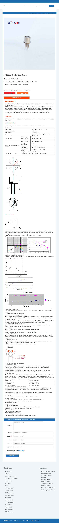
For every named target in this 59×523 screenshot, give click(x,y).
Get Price (11, 93)
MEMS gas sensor (10, 511)
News (42, 6)
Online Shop (51, 6)
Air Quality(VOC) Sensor (49, 13)
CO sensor (8, 473)
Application (38, 6)
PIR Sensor (8, 483)
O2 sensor (8, 497)
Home (26, 6)
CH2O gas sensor (10, 495)
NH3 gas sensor (9, 492)
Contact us (46, 6)
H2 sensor (8, 485)
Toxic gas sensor (9, 488)
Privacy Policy (21, 450)
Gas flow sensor (9, 509)
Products (34, 6)
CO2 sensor (8, 471)
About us (29, 6)
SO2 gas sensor (9, 502)
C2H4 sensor (8, 507)
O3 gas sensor (9, 500)
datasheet (24, 93)
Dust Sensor (8, 481)
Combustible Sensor (10, 476)
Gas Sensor (40, 13)
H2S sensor (8, 504)
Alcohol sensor (9, 490)
